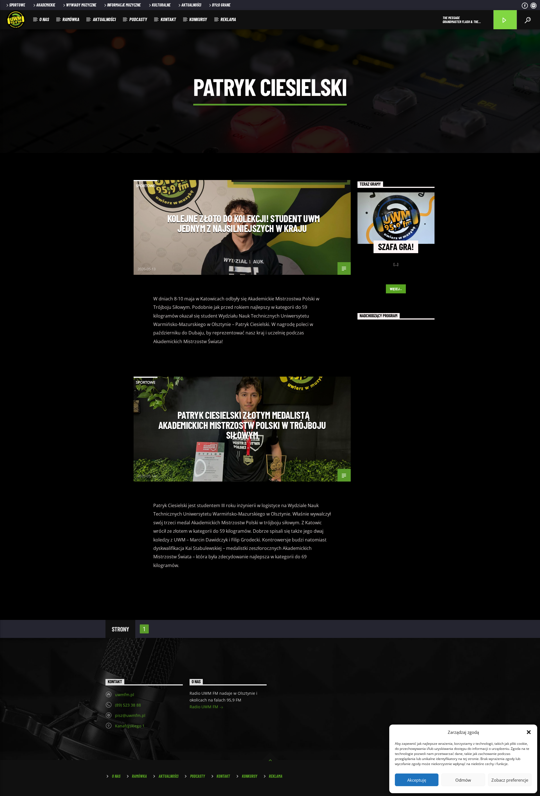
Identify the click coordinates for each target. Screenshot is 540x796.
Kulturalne (161, 5)
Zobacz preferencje (509, 780)
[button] (529, 732)
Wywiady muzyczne (81, 5)
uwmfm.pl (124, 694)
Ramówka (70, 19)
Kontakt (168, 19)
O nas (44, 19)
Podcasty (138, 19)
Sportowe (17, 5)
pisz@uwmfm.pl (130, 715)
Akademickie (45, 5)
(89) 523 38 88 (128, 705)
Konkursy (198, 19)
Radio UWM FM (204, 706)
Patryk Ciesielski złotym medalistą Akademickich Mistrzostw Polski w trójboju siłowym (242, 425)
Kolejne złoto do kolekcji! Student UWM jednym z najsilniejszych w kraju (243, 223)
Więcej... (396, 289)
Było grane (221, 5)
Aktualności (191, 5)
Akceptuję (416, 780)
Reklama (228, 19)
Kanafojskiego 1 (130, 725)
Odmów (463, 780)
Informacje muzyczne (124, 5)
